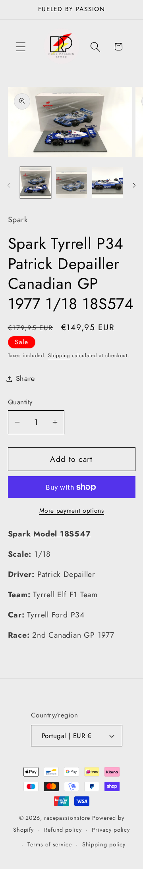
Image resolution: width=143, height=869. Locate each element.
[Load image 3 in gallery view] (107, 182)
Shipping (59, 355)
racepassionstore (67, 818)
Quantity (20, 402)
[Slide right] (134, 185)
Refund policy (63, 830)
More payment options (71, 510)
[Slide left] (8, 185)
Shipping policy (104, 844)
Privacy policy (111, 830)
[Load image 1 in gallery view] (35, 182)
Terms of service (49, 844)
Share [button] (25, 378)
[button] (20, 46)
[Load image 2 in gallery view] (71, 182)
